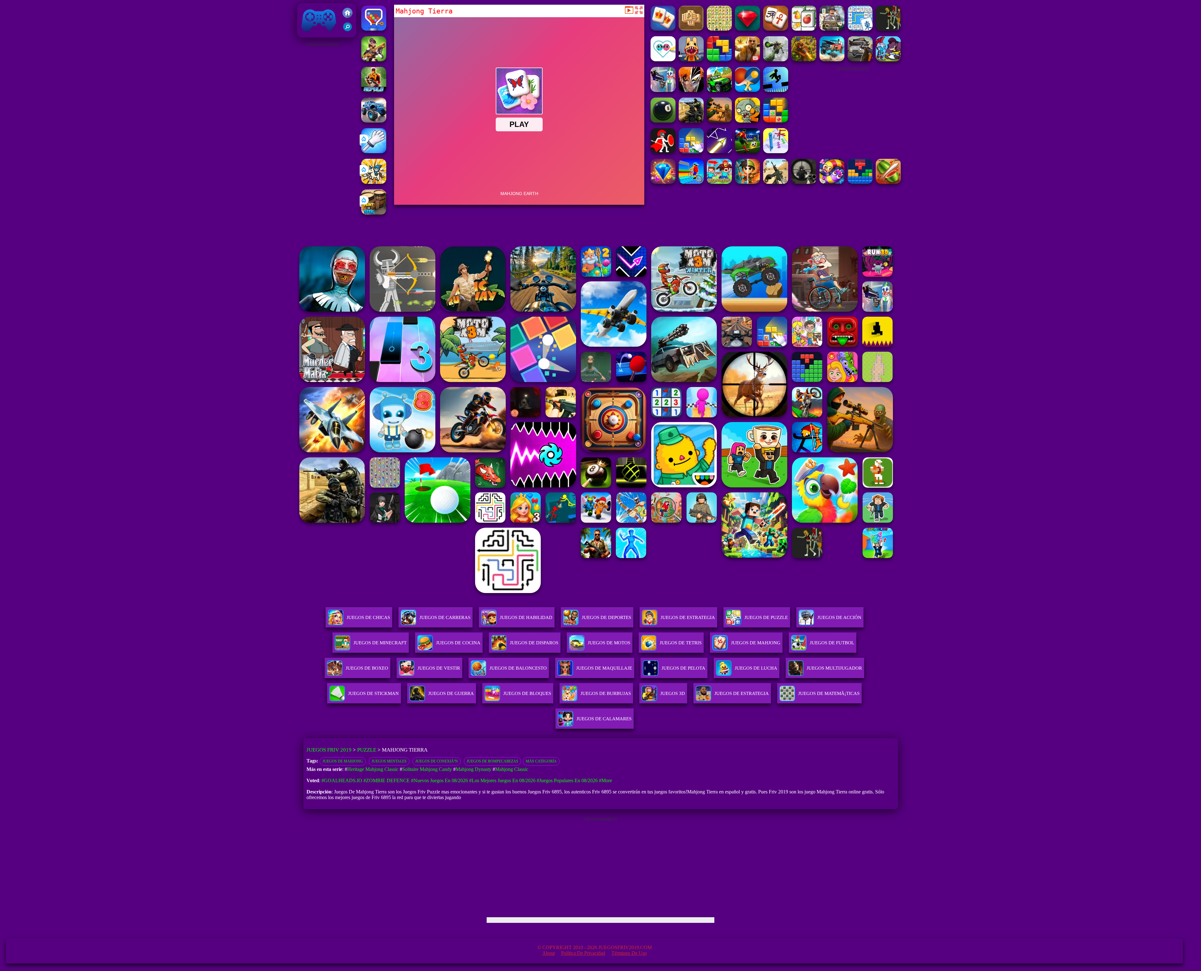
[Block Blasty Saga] (691, 151)
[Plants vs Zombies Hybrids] (860, 59)
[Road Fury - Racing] (831, 59)
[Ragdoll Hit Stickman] (663, 151)
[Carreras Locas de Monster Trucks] (373, 120)
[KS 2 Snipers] (775, 59)
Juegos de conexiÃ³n (436, 761)
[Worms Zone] (831, 182)
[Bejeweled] (663, 182)
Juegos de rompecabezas (492, 761)
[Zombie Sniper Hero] (719, 120)
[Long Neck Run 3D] (775, 151)
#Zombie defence (386, 780)
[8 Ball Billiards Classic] (663, 120)
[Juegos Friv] (347, 13)
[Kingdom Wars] (373, 182)
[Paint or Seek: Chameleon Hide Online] (373, 212)
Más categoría (541, 761)
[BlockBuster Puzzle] (860, 182)
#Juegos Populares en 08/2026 (567, 780)
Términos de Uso (629, 953)
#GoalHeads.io (342, 780)
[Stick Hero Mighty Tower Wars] (888, 59)
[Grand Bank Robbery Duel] (663, 90)
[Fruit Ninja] (888, 182)
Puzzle (366, 750)
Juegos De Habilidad (526, 617)
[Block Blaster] (719, 59)
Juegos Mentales (389, 761)
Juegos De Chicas (368, 617)
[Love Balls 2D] (663, 59)
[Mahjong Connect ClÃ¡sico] (719, 29)
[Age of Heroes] (747, 182)
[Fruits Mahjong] (803, 29)
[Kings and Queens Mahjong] (663, 29)
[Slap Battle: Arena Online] (373, 151)
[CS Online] (691, 120)
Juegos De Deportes (606, 617)
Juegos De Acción (839, 617)
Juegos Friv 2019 (329, 750)
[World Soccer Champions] (747, 151)
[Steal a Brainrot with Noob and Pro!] (719, 182)
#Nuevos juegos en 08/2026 (439, 780)
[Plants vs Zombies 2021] (747, 120)
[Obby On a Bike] (691, 182)
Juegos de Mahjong (342, 761)
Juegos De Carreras (444, 617)
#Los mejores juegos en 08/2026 (502, 780)
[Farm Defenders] (803, 59)
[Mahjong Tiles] (691, 29)
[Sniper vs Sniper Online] (803, 182)
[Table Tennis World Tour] (747, 90)
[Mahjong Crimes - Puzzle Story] (831, 29)
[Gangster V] (747, 59)
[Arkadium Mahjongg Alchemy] (888, 29)
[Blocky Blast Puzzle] (775, 120)
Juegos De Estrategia (688, 617)
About (548, 953)
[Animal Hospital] (691, 59)
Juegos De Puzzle (766, 617)
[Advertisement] (323, 142)
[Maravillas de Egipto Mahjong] (775, 29)
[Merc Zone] (373, 59)
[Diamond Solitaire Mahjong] (747, 29)
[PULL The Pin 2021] (373, 29)
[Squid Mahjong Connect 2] (860, 29)
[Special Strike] (775, 182)
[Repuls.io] (373, 90)
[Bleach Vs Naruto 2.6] (691, 90)
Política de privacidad (583, 953)
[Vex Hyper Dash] (775, 90)
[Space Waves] (719, 151)
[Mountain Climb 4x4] (719, 90)
